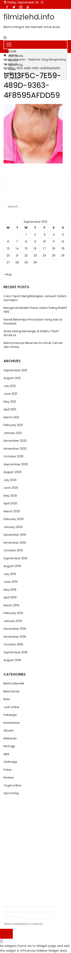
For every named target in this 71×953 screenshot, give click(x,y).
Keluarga (10, 715)
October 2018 (13, 644)
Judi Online (11, 707)
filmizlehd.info (29, 17)
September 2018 (15, 652)
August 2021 (12, 378)
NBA (6, 754)
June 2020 (11, 488)
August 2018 (12, 660)
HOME (12, 51)
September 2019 (15, 558)
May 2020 (10, 495)
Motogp (9, 746)
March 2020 (12, 511)
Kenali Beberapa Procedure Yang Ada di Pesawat (33, 321)
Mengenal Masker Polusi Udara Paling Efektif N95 (35, 310)
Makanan (10, 738)
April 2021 (10, 409)
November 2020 (15, 448)
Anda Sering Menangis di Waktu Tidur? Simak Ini (31, 333)
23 (35, 255)
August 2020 (12, 472)
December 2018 (15, 629)
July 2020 (10, 480)
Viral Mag (39, 912)
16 (35, 248)
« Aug (7, 274)
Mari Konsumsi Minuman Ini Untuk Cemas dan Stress (33, 345)
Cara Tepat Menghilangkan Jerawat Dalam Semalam (35, 298)
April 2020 (10, 503)
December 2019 (15, 535)
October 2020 (13, 456)
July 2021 (10, 386)
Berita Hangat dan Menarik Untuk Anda (32, 27)
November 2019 (15, 542)
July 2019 (10, 574)
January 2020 (13, 527)
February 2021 (13, 425)
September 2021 (15, 370)
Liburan (9, 730)
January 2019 (13, 621)
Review (9, 777)
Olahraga (10, 762)
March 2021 (11, 417)
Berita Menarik (14, 683)
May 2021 (10, 401)
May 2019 (10, 589)
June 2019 (11, 582)
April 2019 (10, 597)
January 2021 (13, 433)
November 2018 (15, 636)
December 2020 (15, 441)
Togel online (12, 785)
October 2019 (13, 550)
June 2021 (10, 394)
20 (8, 255)
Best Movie (12, 691)
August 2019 (12, 566)
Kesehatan (12, 723)
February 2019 (13, 613)
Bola (7, 699)
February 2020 (14, 519)
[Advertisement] (35, 850)
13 (8, 248)
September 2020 (16, 464)
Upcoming (11, 793)
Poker (8, 770)
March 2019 (11, 605)
